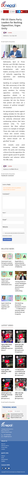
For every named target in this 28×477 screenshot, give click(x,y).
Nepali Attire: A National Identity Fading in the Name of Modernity (20, 264)
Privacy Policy (4, 447)
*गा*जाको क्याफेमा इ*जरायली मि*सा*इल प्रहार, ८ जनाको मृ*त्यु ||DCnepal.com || (20, 372)
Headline (3, 461)
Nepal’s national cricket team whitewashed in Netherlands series (6, 282)
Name (4, 213)
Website (5, 227)
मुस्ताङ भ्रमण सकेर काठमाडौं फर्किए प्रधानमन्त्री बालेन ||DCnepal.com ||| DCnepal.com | (19, 348)
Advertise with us (5, 446)
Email (5, 219)
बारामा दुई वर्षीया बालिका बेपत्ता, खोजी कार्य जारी (6, 372)
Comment (6, 194)
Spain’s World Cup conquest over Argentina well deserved (6, 306)
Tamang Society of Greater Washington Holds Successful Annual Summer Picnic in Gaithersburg (20, 286)
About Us (3, 444)
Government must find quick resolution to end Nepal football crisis (7, 264)
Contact (3, 449)
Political (3, 456)
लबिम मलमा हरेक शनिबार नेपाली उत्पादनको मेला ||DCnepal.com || (19, 396)
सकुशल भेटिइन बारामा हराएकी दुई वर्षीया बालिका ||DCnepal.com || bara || (7, 347)
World (2, 458)
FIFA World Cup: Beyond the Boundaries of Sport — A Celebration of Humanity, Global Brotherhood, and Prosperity (20, 308)
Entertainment (4, 459)
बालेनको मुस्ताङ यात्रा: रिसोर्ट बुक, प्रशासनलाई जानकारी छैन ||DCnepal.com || (6, 396)
